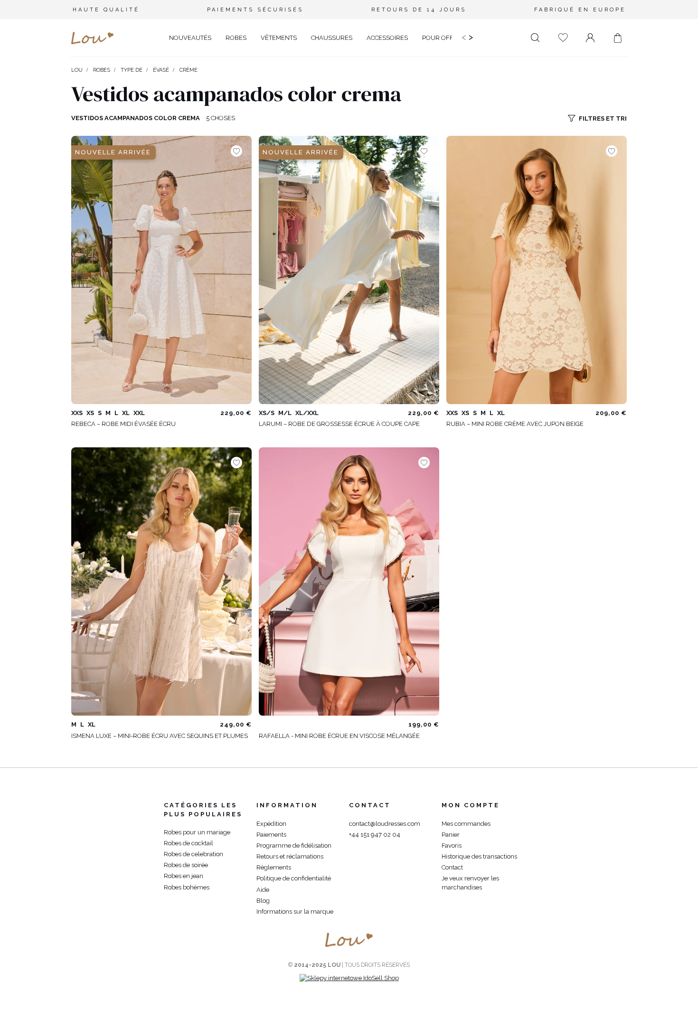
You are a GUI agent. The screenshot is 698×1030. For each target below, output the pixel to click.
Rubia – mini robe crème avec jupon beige (515, 423)
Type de (131, 70)
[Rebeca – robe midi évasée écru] (161, 270)
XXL (139, 412)
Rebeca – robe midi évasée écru (123, 423)
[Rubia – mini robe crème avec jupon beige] (536, 270)
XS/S (266, 412)
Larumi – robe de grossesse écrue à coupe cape (339, 423)
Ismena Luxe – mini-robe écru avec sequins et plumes (159, 735)
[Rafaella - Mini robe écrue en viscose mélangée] (349, 581)
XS (90, 412)
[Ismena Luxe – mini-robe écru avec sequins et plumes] (161, 581)
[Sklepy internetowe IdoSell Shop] (349, 978)
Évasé (161, 70)
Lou (77, 70)
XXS (77, 412)
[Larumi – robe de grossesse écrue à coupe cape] (349, 270)
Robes (101, 70)
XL (126, 412)
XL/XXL (307, 412)
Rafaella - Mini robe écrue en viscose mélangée (339, 735)
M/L (285, 412)
